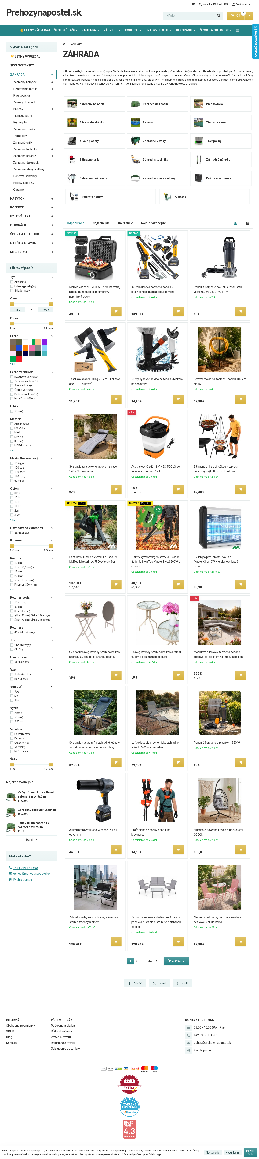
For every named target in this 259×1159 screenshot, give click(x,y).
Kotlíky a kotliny (23, 183)
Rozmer (16, 558)
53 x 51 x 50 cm (25, 580)
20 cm (19, 575)
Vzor (13, 670)
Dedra (19, 738)
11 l (17, 506)
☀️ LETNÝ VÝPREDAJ (35, 30)
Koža (18, 441)
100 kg (19, 467)
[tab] (236, 223)
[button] (248, 16)
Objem (15, 488)
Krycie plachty (22, 122)
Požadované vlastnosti (26, 528)
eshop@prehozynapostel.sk (31, 873)
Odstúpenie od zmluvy (66, 1048)
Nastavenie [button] (213, 1152)
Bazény (18, 109)
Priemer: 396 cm (25, 584)
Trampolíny (20, 136)
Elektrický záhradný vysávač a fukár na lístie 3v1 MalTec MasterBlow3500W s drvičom (155, 561)
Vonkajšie (21, 661)
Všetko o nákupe (64, 1020)
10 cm (19, 562)
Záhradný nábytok (25, 82)
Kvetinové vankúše (27, 376)
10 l (17, 497)
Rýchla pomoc (22, 879)
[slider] (12, 304)
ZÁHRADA (91, 31)
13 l (17, 501)
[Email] (193, 4)
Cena (14, 298)
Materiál (16, 419)
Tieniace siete (22, 116)
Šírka (14, 759)
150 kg (19, 471)
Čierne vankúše (25, 389)
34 (150, 961)
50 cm (19, 606)
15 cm (19, 571)
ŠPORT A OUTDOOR (214, 30)
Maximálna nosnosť (24, 458)
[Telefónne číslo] (188, 1035)
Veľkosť (15, 687)
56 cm (19, 717)
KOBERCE (131, 30)
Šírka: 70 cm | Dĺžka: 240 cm (32, 619)
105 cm (20, 602)
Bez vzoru (21, 678)
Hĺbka (14, 406)
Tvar (13, 640)
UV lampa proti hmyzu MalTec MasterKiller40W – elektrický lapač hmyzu (216, 561)
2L (17, 510)
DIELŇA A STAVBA (23, 243)
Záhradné (21, 532)
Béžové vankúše (26, 394)
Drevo (20, 428)
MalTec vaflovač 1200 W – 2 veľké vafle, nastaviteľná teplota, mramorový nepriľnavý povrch (94, 291)
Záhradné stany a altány (28, 169)
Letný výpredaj (25, 286)
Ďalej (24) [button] (174, 961)
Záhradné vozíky (24, 129)
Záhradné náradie (24, 156)
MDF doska (23, 445)
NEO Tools (21, 751)
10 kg (19, 463)
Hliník (19, 432)
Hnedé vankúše (25, 398)
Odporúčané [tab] (75, 223)
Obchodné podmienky (20, 1025)
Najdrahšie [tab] (125, 223)
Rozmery (16, 627)
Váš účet (242, 4)
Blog (9, 1037)
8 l (17, 493)
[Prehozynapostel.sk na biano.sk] (129, 1129)
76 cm (19, 411)
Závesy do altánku (25, 102)
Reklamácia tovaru (63, 1043)
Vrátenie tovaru (61, 1037)
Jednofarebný (24, 674)
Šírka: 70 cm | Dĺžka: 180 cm (32, 615)
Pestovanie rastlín (25, 89)
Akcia (20, 281)
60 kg (19, 480)
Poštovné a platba (63, 1025)
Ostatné (18, 189)
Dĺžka (14, 318)
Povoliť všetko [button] (250, 1152)
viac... (13, 363)
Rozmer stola (20, 597)
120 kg (19, 476)
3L (17, 514)
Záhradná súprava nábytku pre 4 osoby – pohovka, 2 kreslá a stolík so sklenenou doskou (156, 922)
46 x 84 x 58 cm (25, 632)
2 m (18, 712)
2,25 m (19, 721)
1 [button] (131, 961)
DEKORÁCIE (184, 30)
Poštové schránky (25, 176)
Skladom (22, 290)
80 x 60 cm (22, 611)
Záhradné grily (22, 142)
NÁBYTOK (110, 30)
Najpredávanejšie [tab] (153, 223)
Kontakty (12, 1043)
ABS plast (21, 423)
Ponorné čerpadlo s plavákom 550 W (217, 742)
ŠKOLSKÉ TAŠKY (66, 30)
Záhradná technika (25, 149)
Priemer (16, 540)
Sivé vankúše (24, 385)
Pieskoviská (21, 95)
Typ (12, 277)
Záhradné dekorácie (26, 163)
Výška (14, 708)
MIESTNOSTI (19, 252)
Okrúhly (20, 649)
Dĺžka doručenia (61, 1031)
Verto (19, 747)
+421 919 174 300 (25, 868)
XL (17, 700)
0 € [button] (240, 15)
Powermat (22, 733)
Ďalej (29, 840)
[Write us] (188, 1050)
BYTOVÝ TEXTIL (157, 30)
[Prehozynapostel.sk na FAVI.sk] (129, 1084)
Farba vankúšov (21, 372)
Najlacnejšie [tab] (101, 223)
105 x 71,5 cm (24, 567)
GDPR (10, 1031)
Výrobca (16, 729)
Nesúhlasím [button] (233, 1152)
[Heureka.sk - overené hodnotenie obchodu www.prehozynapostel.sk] (130, 1106)
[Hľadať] (218, 16)
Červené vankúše (26, 381)
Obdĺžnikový (23, 645)
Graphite (21, 742)
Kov (18, 436)
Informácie (15, 1020)
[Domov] (64, 43)
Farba (14, 336)
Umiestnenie (19, 657)
